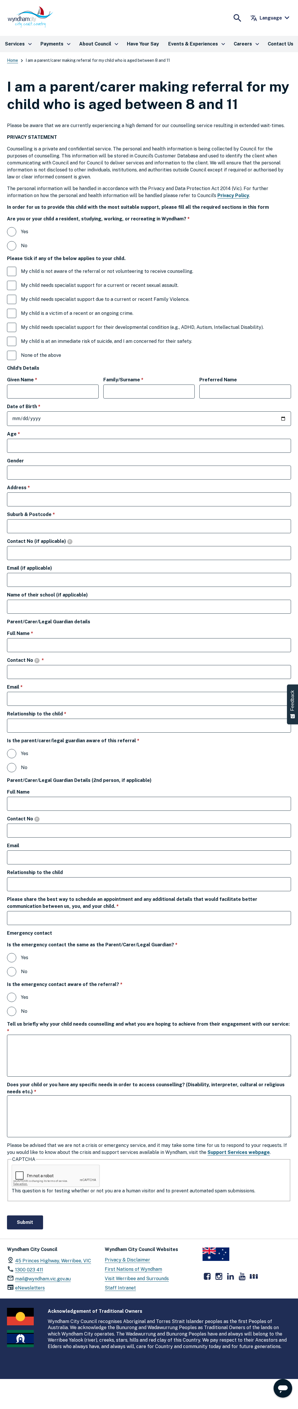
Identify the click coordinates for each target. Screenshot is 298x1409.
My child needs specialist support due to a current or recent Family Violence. (105, 299)
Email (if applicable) (29, 568)
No (24, 245)
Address (28, 487)
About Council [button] (99, 44)
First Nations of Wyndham (133, 1269)
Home (12, 60)
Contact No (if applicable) (39, 541)
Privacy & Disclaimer (127, 1260)
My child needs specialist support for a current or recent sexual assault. (99, 285)
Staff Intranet (120, 1288)
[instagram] (219, 1276)
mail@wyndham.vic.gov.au (43, 1279)
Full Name (30, 633)
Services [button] (19, 44)
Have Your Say (143, 44)
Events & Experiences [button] (197, 44)
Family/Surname (133, 379)
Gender (15, 461)
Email (25, 687)
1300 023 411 (29, 1270)
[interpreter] (253, 1276)
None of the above (41, 355)
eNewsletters (30, 1288)
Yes (24, 231)
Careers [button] (247, 44)
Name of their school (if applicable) (47, 595)
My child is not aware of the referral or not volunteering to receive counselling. (107, 271)
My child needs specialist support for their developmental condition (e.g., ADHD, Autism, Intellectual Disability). (142, 327)
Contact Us (280, 44)
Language (266, 18)
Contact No (35, 660)
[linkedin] (230, 1276)
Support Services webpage (238, 1152)
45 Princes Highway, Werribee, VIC (53, 1261)
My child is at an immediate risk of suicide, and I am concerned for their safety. (106, 341)
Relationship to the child (47, 714)
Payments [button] (56, 44)
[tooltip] (69, 541)
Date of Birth (34, 406)
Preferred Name (218, 379)
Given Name (32, 379)
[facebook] (207, 1276)
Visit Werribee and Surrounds (137, 1278)
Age (23, 434)
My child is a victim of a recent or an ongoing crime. (77, 313)
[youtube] (242, 1276)
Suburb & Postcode (41, 514)
